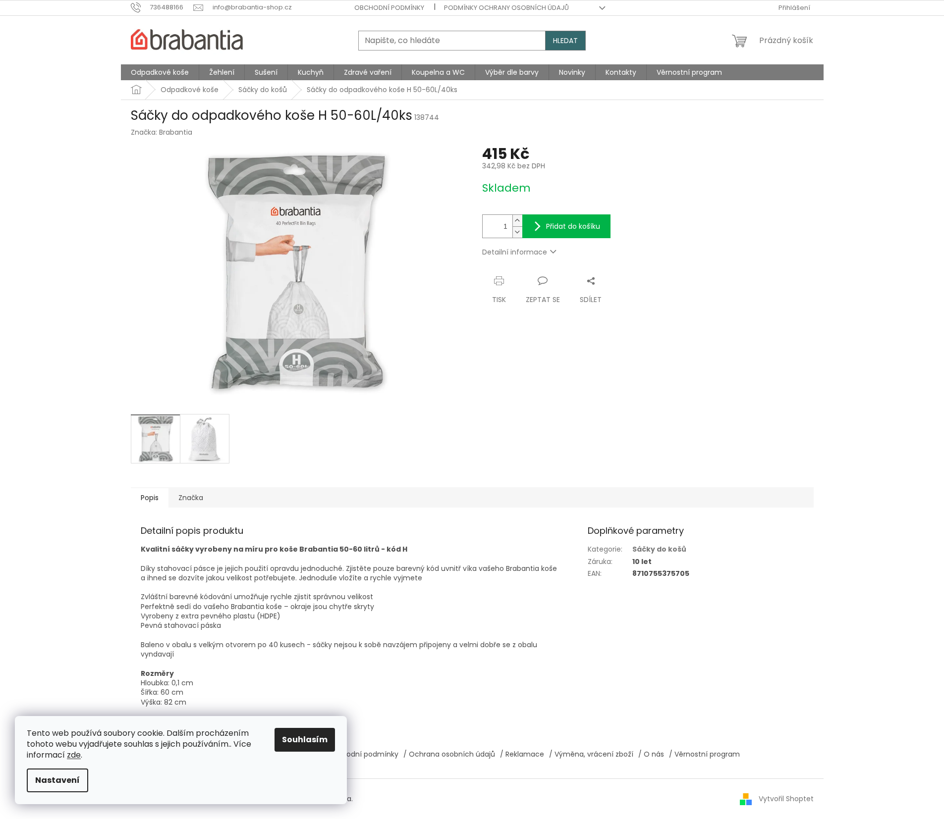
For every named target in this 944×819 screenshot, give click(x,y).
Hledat (565, 41)
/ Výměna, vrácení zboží (591, 754)
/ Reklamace (522, 754)
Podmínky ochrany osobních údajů (506, 7)
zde (74, 755)
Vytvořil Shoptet (786, 799)
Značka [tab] (190, 498)
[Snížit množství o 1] (517, 232)
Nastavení (57, 780)
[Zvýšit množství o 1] (517, 220)
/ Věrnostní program (704, 754)
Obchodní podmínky (389, 7)
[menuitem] (160, 72)
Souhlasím (305, 739)
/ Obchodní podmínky (360, 754)
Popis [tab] (150, 498)
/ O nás (651, 754)
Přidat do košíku (573, 226)
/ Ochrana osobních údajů (449, 754)
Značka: (161, 132)
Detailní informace (514, 252)
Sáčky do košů (659, 549)
